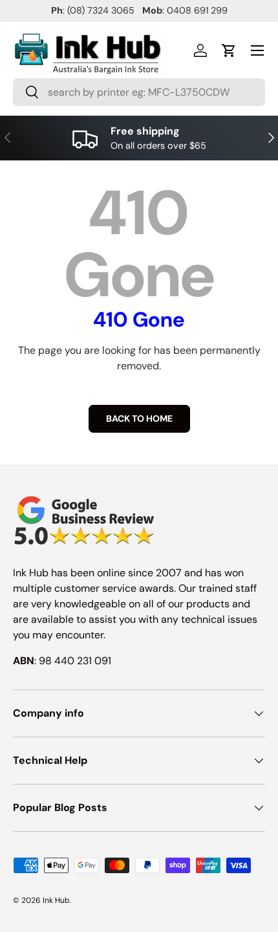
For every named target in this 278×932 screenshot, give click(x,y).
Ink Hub (56, 900)
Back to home (139, 418)
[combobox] (139, 92)
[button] (229, 50)
